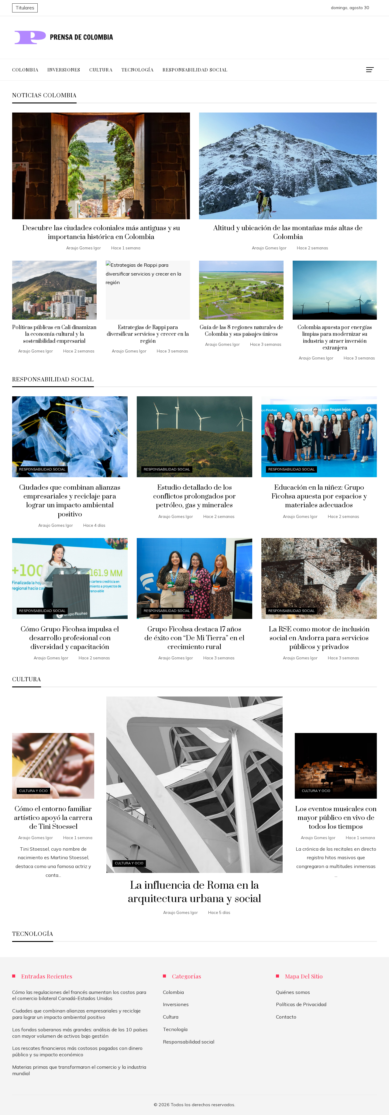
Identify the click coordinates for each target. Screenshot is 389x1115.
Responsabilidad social (42, 469)
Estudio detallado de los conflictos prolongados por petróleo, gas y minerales (194, 496)
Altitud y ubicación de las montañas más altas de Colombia (288, 232)
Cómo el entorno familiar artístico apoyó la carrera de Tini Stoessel (53, 818)
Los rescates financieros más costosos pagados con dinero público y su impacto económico (77, 1051)
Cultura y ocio (129, 863)
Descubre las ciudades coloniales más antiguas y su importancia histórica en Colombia (101, 232)
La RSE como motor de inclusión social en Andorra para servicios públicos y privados (319, 638)
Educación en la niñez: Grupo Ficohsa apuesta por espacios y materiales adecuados (319, 496)
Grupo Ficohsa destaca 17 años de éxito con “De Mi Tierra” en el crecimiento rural (194, 638)
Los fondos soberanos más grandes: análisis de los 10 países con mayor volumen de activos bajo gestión (80, 1032)
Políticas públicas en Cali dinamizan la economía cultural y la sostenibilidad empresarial (54, 334)
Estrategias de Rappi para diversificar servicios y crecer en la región (148, 334)
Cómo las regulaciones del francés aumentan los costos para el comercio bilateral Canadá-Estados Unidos (79, 995)
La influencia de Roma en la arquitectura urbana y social (194, 892)
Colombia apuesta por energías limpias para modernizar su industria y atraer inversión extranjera (335, 337)
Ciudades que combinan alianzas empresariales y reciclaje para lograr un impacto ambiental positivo (69, 501)
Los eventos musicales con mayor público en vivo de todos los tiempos (336, 818)
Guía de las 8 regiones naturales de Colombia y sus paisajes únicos (241, 331)
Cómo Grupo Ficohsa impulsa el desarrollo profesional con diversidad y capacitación (70, 638)
